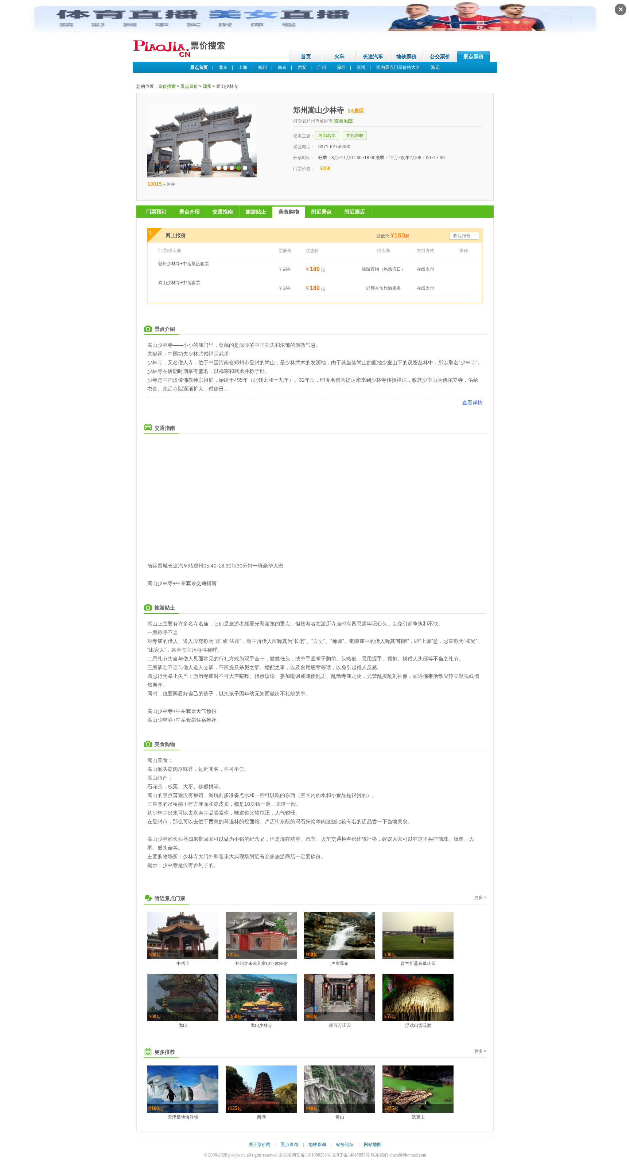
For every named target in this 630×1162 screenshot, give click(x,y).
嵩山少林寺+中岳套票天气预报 (182, 711)
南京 (282, 67)
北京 (223, 67)
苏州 (361, 67)
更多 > (480, 897)
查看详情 (472, 402)
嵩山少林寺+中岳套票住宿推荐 (182, 720)
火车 (339, 56)
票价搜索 (167, 86)
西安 (302, 67)
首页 (306, 56)
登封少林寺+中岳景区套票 (183, 263)
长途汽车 (373, 56)
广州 (321, 67)
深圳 (341, 67)
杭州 (262, 67)
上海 (242, 67)
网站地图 (372, 1144)
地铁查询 (317, 1144)
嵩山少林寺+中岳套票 (179, 282)
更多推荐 (165, 1052)
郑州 (207, 86)
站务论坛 (345, 1144)
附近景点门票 (170, 898)
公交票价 (440, 56)
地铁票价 (406, 56)
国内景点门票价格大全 (398, 67)
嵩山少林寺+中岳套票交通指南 (182, 583)
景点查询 (289, 1144)
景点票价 (473, 56)
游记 (435, 67)
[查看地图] (343, 120)
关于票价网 (260, 1144)
